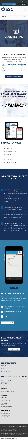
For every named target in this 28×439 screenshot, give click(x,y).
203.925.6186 (24, 1)
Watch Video (14, 287)
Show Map (7, 371)
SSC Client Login (22, 4)
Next (26, 105)
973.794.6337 (4, 404)
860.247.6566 (4, 380)
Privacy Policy (4, 428)
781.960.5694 (4, 413)
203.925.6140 (4, 368)
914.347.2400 (4, 397)
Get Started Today (14, 349)
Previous (2, 105)
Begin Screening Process (10, 4)
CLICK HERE (15, 433)
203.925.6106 (4, 390)
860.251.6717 (4, 382)
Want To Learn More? (8, 323)
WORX (15, 430)
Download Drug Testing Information (14, 76)
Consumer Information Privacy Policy (8, 429)
